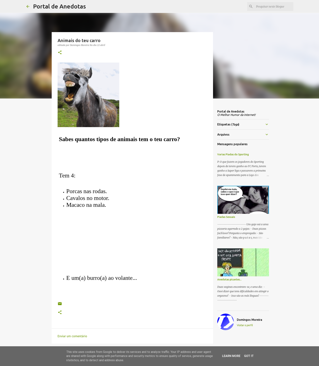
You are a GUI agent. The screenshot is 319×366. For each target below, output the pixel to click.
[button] (60, 52)
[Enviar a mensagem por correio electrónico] (60, 305)
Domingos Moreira (249, 319)
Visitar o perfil (245, 325)
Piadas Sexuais (226, 216)
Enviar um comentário (72, 336)
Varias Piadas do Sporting (233, 154)
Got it (249, 356)
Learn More (231, 356)
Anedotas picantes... (229, 279)
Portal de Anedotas (59, 6)
